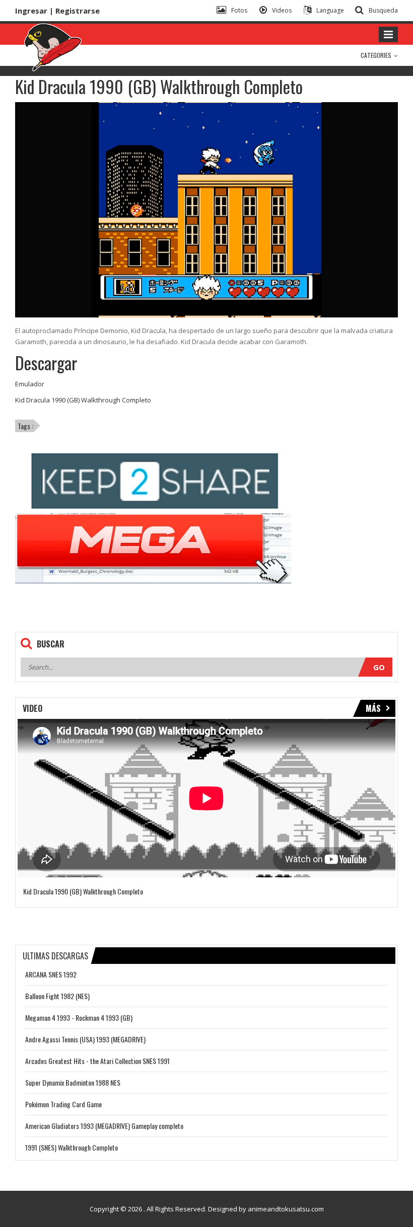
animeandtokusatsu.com (286, 1208)
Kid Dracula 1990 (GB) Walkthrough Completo (83, 399)
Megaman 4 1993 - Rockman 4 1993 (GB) (78, 1017)
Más (373, 708)
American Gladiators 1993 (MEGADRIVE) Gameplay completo (104, 1125)
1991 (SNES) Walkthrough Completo (71, 1147)
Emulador (29, 383)
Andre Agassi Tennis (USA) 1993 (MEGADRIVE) (85, 1039)
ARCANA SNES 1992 (51, 974)
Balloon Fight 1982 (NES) (57, 996)
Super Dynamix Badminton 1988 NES (72, 1082)
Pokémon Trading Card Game (63, 1104)
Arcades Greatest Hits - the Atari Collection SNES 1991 (97, 1060)
